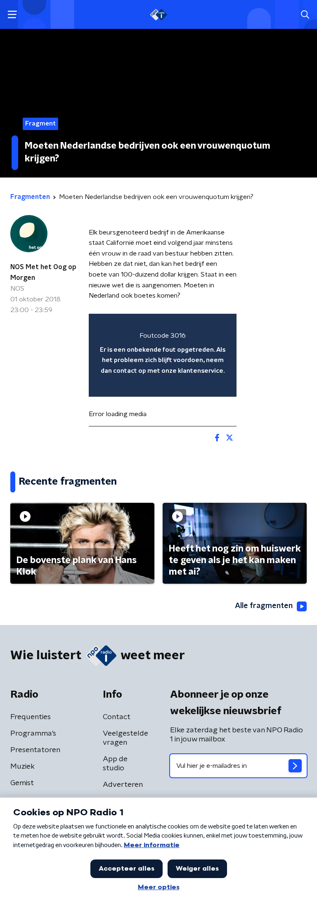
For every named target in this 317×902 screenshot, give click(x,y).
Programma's (33, 733)
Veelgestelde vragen (125, 738)
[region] (163, 355)
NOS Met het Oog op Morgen (43, 272)
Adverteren (123, 784)
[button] (12, 14)
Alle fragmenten (264, 606)
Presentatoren (35, 750)
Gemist (22, 783)
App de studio (115, 763)
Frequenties (30, 717)
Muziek (22, 766)
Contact (116, 717)
